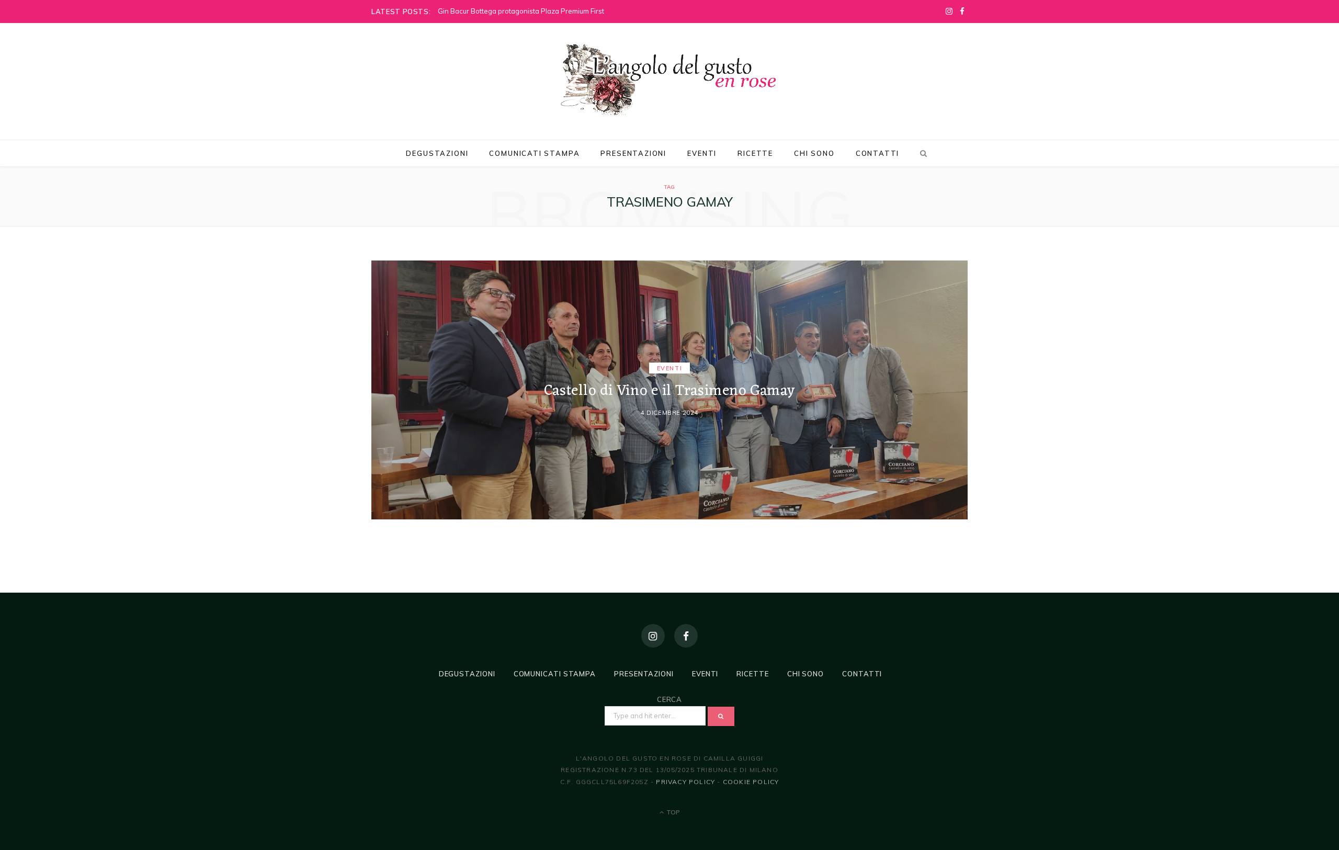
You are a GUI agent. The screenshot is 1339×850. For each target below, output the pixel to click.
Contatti (878, 153)
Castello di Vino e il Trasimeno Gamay (669, 392)
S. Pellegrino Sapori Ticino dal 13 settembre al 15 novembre (534, 11)
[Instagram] (653, 636)
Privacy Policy (685, 782)
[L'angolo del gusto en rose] (669, 80)
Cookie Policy (751, 782)
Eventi (702, 153)
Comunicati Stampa (534, 153)
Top (672, 812)
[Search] (922, 153)
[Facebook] (686, 636)
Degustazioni (437, 153)
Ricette (755, 153)
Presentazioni (633, 153)
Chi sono (814, 153)
